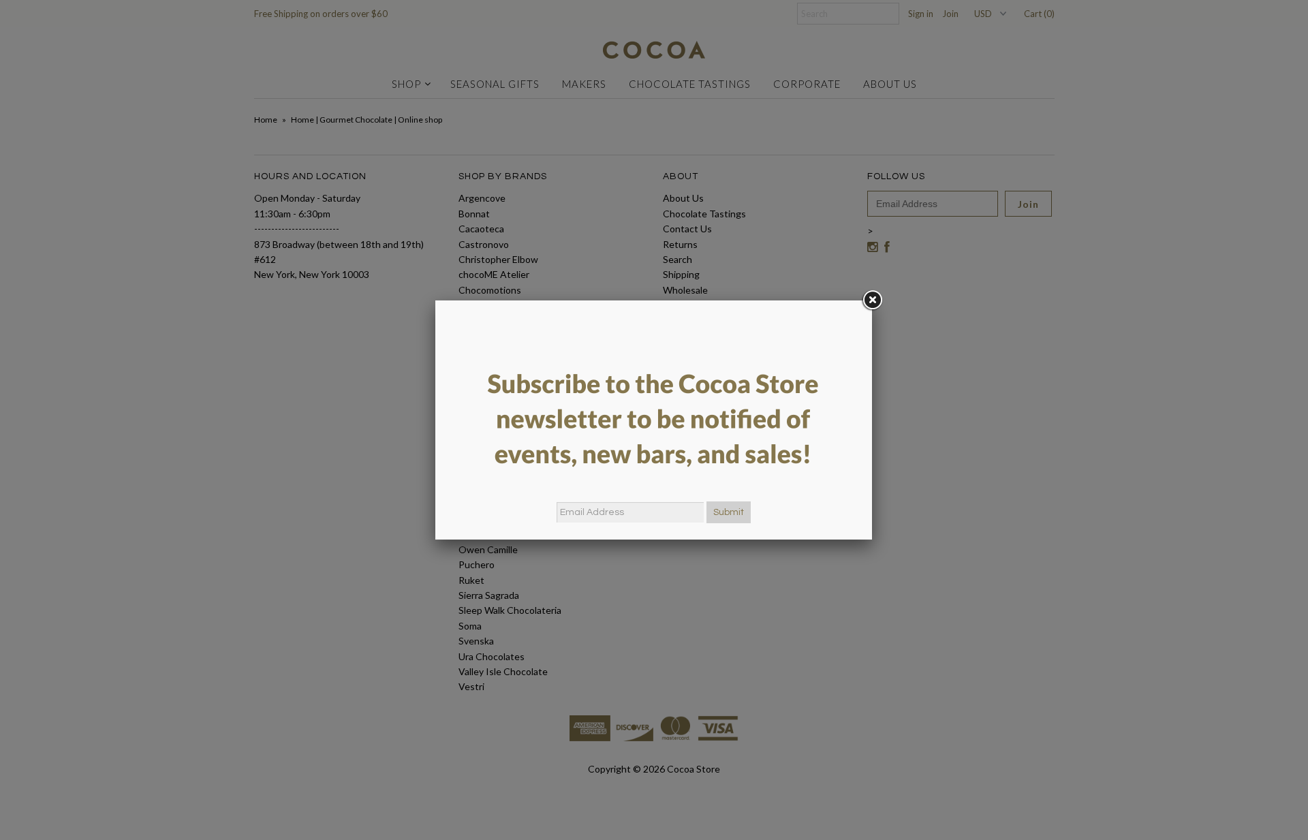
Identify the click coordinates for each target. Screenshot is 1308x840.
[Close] (872, 300)
